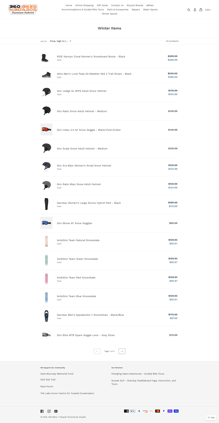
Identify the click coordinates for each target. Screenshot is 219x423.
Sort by (43, 41)
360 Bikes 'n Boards (57, 417)
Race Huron (46, 386)
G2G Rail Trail (48, 379)
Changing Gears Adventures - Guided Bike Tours (137, 373)
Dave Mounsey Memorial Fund (56, 373)
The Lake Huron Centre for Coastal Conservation (67, 393)
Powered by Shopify (76, 417)
